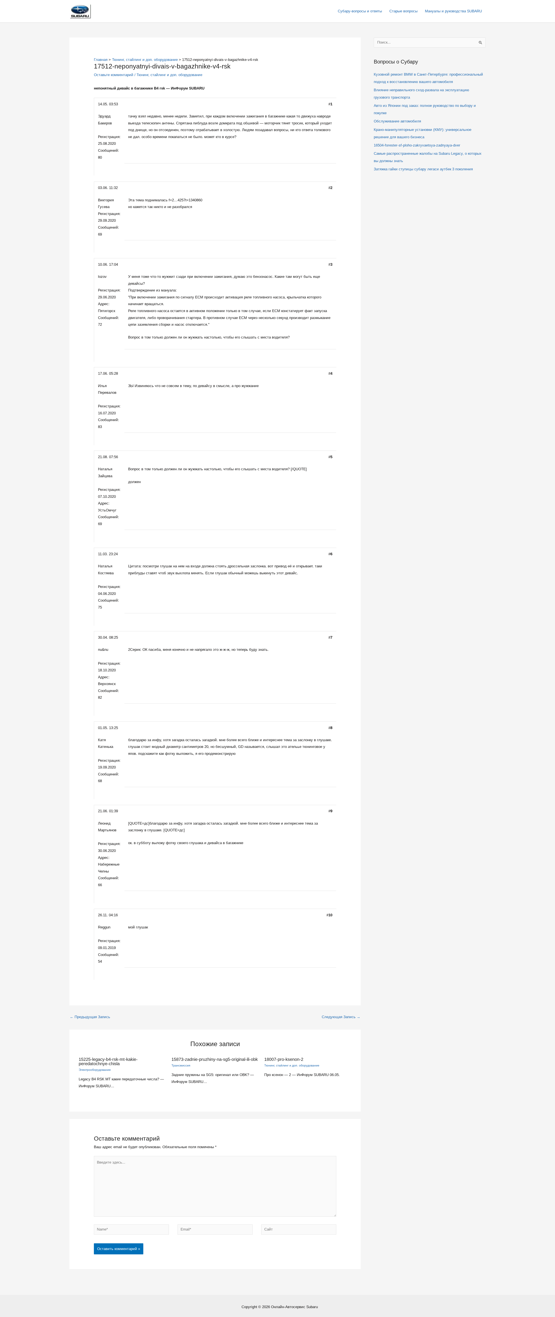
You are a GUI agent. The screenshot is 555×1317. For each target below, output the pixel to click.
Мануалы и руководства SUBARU (453, 11)
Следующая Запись (341, 1017)
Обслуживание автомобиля (397, 121)
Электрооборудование (95, 1069)
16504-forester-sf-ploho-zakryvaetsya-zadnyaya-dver (417, 145)
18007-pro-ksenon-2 (283, 1059)
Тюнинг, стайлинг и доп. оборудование (169, 75)
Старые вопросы (403, 11)
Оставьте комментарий (113, 75)
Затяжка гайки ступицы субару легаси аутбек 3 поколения (423, 169)
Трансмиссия (180, 1065)
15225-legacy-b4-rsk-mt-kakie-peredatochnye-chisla (108, 1061)
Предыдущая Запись (90, 1017)
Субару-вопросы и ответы (360, 11)
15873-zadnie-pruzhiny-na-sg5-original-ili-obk (214, 1059)
